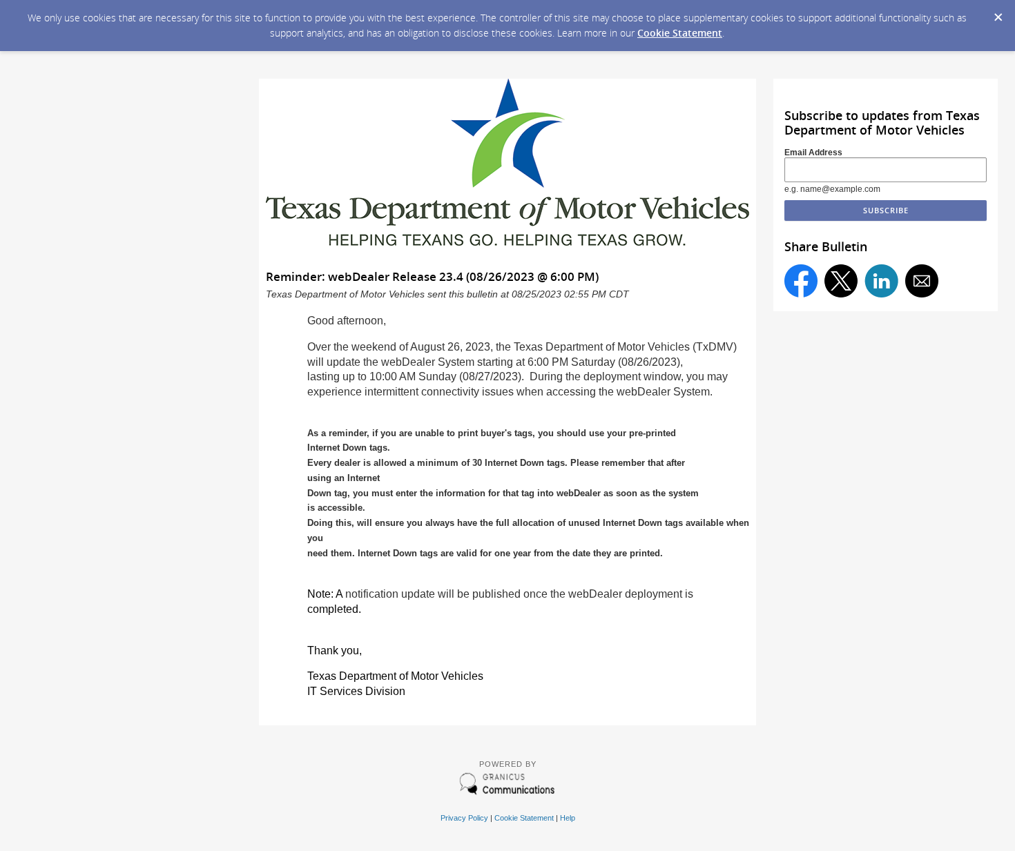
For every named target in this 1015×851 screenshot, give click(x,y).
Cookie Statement (679, 32)
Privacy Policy (464, 818)
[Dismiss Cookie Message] (997, 13)
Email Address (813, 152)
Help (567, 818)
